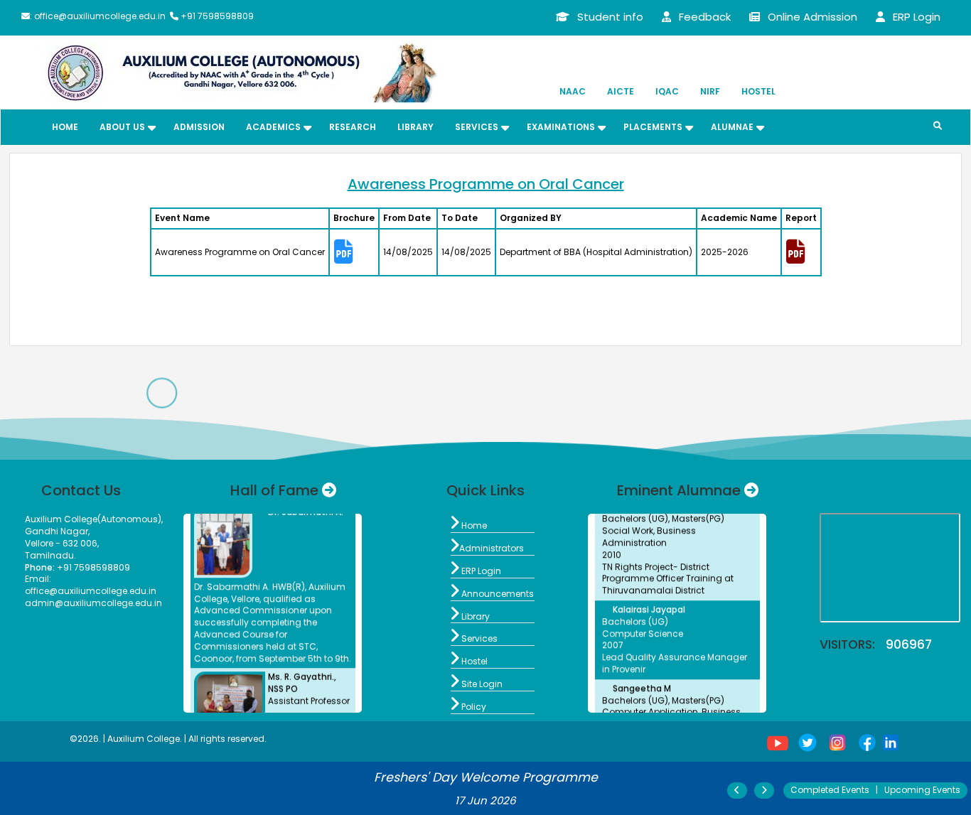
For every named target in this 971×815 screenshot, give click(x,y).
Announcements (492, 594)
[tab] (354, 252)
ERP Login (476, 571)
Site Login (477, 684)
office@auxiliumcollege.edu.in (90, 591)
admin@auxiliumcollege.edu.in (93, 603)
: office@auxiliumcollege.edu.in (98, 16)
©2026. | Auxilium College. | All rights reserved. (168, 739)
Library (415, 127)
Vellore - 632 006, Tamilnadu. (62, 549)
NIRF (710, 91)
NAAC (572, 91)
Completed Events (829, 790)
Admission (199, 127)
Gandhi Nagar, (57, 531)
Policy (468, 707)
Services (474, 638)
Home (65, 127)
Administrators (487, 548)
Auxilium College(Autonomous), (94, 519)
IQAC (667, 91)
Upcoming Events (922, 790)
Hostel (758, 91)
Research (352, 127)
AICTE (620, 91)
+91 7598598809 (77, 567)
